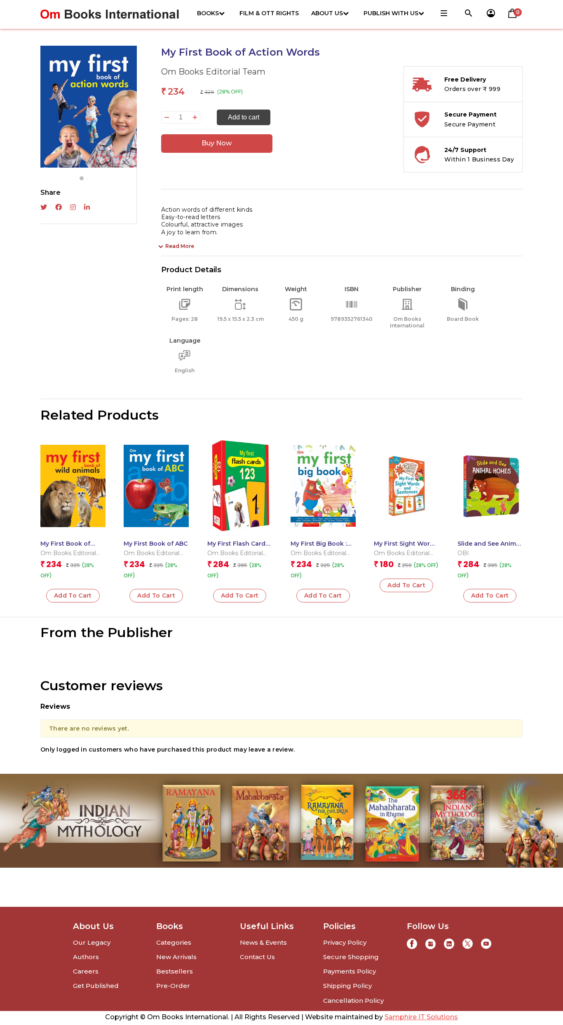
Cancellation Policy (353, 1000)
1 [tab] (82, 178)
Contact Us (257, 957)
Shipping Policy (347, 986)
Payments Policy (349, 971)
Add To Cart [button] (73, 595)
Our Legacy (91, 942)
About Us (327, 13)
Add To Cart (490, 595)
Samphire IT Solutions (421, 1017)
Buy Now (217, 143)
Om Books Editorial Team (213, 72)
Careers (86, 971)
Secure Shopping (351, 957)
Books (208, 13)
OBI (463, 553)
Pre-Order (173, 986)
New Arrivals (176, 957)
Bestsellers (174, 971)
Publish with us (391, 13)
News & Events (263, 942)
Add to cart (243, 117)
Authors (86, 957)
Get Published (96, 986)
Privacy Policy (344, 942)
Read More (179, 246)
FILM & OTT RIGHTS (269, 13)
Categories (173, 942)
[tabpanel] (88, 107)
